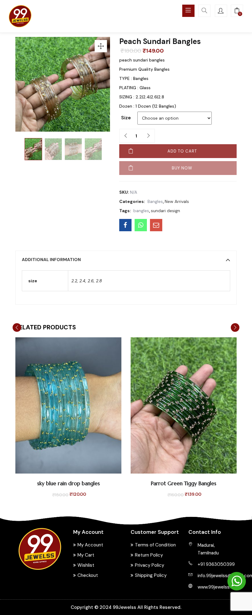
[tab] (126, 259)
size (126, 118)
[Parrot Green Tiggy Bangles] (184, 405)
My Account (90, 545)
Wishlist (85, 565)
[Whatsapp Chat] (236, 581)
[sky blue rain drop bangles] (68, 405)
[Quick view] (61, 468)
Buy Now (182, 168)
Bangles (155, 201)
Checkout (87, 575)
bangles (141, 210)
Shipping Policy (151, 575)
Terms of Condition (155, 545)
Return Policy (149, 555)
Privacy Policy (149, 565)
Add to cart (182, 151)
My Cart (85, 555)
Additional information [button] (51, 259)
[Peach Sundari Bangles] (125, 225)
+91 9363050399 (216, 564)
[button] (237, 11)
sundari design (165, 210)
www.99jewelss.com (219, 587)
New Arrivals (177, 201)
